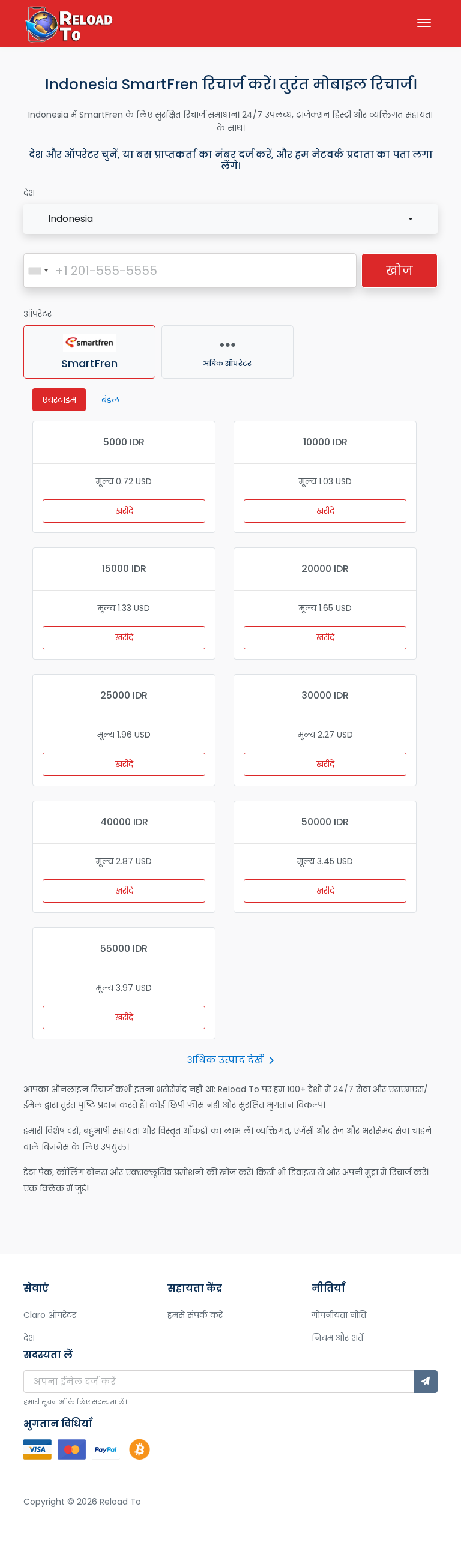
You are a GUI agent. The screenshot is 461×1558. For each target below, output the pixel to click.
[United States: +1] (38, 270)
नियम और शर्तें (337, 1337)
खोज (399, 270)
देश (29, 193)
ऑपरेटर (37, 314)
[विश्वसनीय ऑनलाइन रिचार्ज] (68, 26)
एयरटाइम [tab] (59, 400)
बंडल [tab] (110, 400)
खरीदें (124, 511)
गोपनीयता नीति (339, 1315)
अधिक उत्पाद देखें (225, 1060)
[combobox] (230, 219)
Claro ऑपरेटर (49, 1315)
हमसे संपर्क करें (195, 1315)
